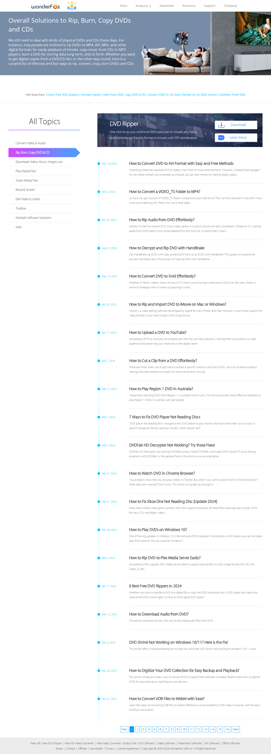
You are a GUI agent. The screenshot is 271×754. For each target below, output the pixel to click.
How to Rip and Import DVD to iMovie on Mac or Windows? (177, 304)
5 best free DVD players (62, 95)
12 (198, 729)
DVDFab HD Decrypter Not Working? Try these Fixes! (172, 445)
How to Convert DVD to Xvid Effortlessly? (162, 276)
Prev (124, 729)
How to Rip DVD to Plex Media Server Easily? (165, 558)
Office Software (231, 743)
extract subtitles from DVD (226, 95)
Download (167, 6)
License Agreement (128, 748)
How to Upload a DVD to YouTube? (158, 332)
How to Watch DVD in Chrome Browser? (162, 473)
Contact (70, 748)
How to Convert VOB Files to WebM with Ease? (167, 698)
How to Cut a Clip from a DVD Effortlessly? (163, 360)
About (59, 748)
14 (212, 729)
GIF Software (212, 743)
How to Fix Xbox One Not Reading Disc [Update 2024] (173, 501)
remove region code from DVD (102, 95)
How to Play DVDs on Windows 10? (158, 529)
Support (209, 6)
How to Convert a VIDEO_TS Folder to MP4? (164, 191)
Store (123, 6)
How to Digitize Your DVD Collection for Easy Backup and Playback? (184, 670)
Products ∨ (143, 6)
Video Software (166, 743)
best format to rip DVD (191, 95)
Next (235, 729)
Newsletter (96, 748)
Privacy (110, 748)
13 (205, 729)
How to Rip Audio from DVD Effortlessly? (162, 220)
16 (227, 729)
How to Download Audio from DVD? (159, 614)
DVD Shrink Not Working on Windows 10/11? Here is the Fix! (178, 642)
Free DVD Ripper (52, 743)
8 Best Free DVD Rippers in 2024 (155, 586)
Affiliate (82, 748)
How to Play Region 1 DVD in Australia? (161, 389)
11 (191, 729)
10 (184, 729)
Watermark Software (189, 743)
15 (219, 729)
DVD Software (146, 743)
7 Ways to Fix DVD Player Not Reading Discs (164, 417)
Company (230, 6)
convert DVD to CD (160, 95)
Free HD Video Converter (79, 743)
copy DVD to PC (135, 95)
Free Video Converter (109, 743)
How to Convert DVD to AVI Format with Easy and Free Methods (181, 163)
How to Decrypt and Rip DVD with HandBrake (166, 248)
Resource (188, 6)
